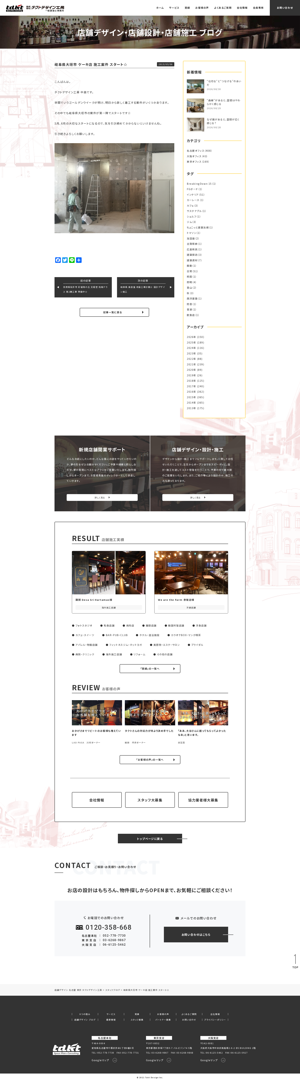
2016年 (191, 391)
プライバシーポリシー (215, 1020)
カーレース (193, 200)
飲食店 (191, 315)
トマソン (191, 233)
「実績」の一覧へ (150, 668)
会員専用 (258, 7)
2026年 (191, 337)
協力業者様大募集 (203, 799)
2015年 (191, 397)
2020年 (191, 369)
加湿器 (191, 238)
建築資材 (192, 260)
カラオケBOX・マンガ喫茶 (186, 635)
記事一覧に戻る (112, 312)
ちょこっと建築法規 (198, 227)
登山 (189, 287)
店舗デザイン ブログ (84, 1020)
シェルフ (191, 216)
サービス (174, 7)
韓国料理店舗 (176, 625)
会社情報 (242, 7)
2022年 (191, 359)
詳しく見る (100, 497)
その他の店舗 (165, 654)
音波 (189, 309)
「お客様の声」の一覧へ (150, 759)
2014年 (191, 402)
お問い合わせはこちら (196, 934)
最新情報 (111, 1020)
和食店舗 (109, 625)
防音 (189, 304)
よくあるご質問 (223, 7)
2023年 (191, 353)
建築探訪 (192, 254)
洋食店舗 (201, 625)
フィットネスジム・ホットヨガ (125, 644)
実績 (187, 7)
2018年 (191, 380)
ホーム (160, 7)
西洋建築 (192, 298)
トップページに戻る (150, 839)
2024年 (191, 348)
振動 (189, 265)
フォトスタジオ (84, 625)
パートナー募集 (163, 1020)
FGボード (192, 189)
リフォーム (139, 654)
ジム (189, 222)
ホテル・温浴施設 (149, 635)
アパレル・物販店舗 (87, 644)
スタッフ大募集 (150, 799)
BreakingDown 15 (199, 183)
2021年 (191, 364)
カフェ (190, 205)
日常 (189, 271)
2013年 (191, 408)
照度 (189, 276)
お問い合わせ (285, 7)
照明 (189, 282)
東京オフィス (194, 161)
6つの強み (85, 1014)
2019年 (191, 375)
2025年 (191, 342)
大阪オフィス (194, 156)
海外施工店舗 (114, 654)
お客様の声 (202, 7)
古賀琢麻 (192, 243)
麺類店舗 (151, 625)
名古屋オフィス (195, 150)
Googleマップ (100, 1060)
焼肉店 (130, 625)
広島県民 (192, 249)
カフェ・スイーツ (85, 635)
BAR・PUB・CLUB (117, 635)
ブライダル (197, 644)
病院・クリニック (85, 654)
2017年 (191, 386)
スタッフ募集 (137, 1020)
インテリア (193, 194)
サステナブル (194, 211)
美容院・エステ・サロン (166, 644)
